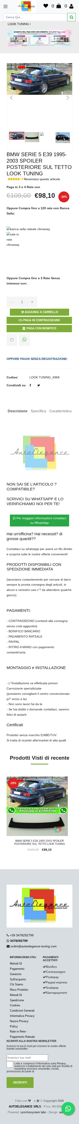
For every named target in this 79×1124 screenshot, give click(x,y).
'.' (8, 779)
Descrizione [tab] (17, 411)
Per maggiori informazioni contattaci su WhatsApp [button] (41, 520)
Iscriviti (20, 1082)
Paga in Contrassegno (41, 320)
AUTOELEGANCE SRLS (25, 1106)
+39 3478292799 (22, 935)
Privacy (61, 1063)
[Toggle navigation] (3, 6)
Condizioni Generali (22, 1010)
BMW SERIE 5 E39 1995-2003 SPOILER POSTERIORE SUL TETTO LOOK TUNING (39, 842)
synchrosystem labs (33, 1112)
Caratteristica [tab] (60, 411)
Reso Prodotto (19, 989)
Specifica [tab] (38, 411)
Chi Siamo (16, 984)
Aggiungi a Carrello (41, 312)
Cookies (15, 1005)
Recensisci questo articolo (42, 179)
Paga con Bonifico (41, 328)
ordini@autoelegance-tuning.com (34, 946)
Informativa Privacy (22, 1016)
